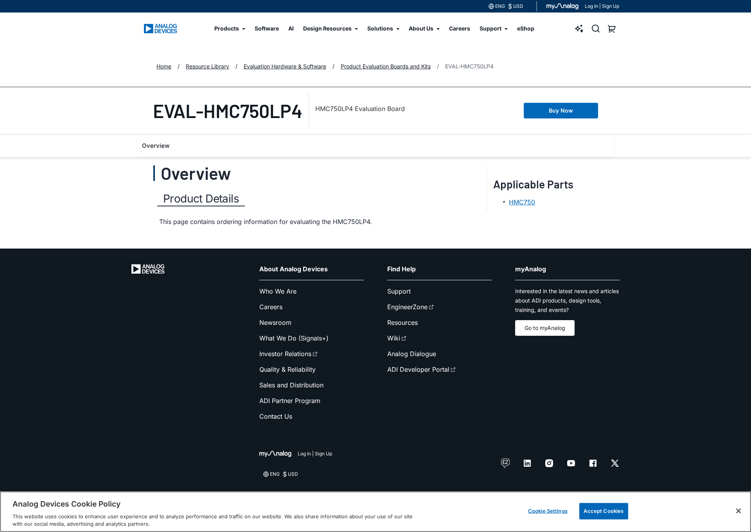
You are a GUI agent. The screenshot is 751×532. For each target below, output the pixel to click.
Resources (402, 322)
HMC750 (522, 202)
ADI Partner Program (289, 401)
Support (399, 291)
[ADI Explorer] (579, 28)
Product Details (201, 198)
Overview (155, 145)
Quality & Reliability (287, 369)
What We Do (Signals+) (294, 338)
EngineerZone (407, 307)
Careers (270, 307)
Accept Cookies (603, 511)
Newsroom (275, 322)
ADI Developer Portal (418, 369)
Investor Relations (285, 354)
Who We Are (277, 291)
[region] (375, 511)
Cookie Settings (548, 511)
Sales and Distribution (291, 385)
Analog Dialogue (411, 354)
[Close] (738, 510)
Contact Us (275, 416)
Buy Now (561, 110)
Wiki (393, 338)
